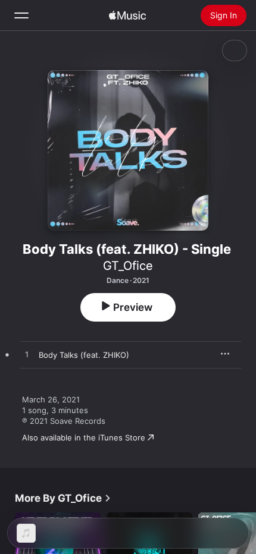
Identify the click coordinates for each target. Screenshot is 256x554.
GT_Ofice (128, 266)
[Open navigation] (21, 15)
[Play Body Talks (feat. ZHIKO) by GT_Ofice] (27, 355)
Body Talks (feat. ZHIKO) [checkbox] (84, 355)
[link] (63, 498)
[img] (127, 15)
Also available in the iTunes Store (83, 437)
